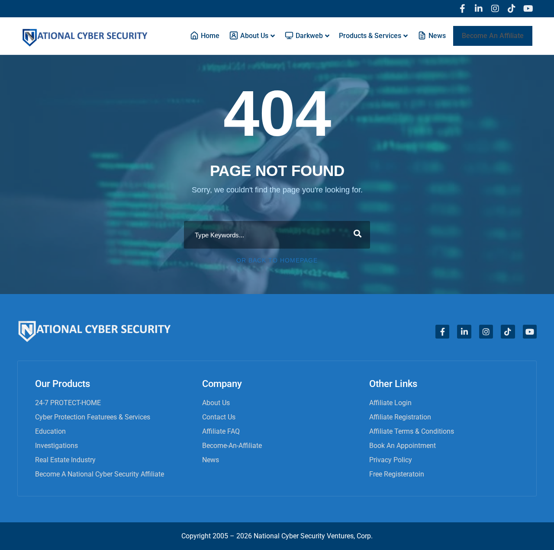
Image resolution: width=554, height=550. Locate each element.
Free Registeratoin (396, 474)
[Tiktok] (511, 8)
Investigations (56, 445)
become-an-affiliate (232, 445)
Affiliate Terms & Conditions (411, 431)
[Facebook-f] (462, 8)
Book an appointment (402, 445)
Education (50, 431)
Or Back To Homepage (277, 260)
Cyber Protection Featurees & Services (92, 417)
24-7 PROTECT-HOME (68, 403)
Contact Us (218, 417)
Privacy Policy (390, 460)
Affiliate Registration (400, 417)
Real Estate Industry (65, 460)
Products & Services (370, 36)
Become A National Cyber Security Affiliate (99, 474)
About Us (216, 403)
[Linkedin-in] (478, 8)
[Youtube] (528, 8)
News (210, 460)
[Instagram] (495, 8)
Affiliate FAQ (221, 431)
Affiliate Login (390, 403)
